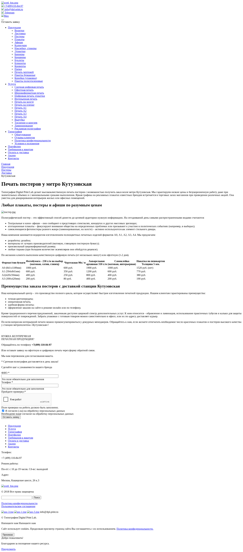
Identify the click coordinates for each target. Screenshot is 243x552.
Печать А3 (20, 113)
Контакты (13, 158)
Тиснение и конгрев (26, 122)
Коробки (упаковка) (26, 78)
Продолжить (8, 549)
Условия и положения (27, 143)
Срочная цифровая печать (29, 87)
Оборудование (23, 134)
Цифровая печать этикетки (30, 96)
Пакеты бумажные (25, 75)
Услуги (12, 84)
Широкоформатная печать (29, 93)
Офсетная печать (24, 90)
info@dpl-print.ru (13, 9)
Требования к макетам (20, 149)
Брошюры (20, 57)
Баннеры (19, 54)
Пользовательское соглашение (18, 506)
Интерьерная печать (26, 98)
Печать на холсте (24, 101)
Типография (15, 131)
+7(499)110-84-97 (13, 6)
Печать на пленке (24, 104)
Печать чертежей (24, 72)
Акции (12, 155)
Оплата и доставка (18, 152)
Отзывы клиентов (25, 137)
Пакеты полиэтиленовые (29, 81)
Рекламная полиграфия (28, 128)
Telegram (9, 12)
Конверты (20, 66)
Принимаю (8, 534)
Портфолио (14, 146)
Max (6, 16)
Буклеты (19, 60)
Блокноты (20, 63)
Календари (21, 45)
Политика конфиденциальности (33, 140)
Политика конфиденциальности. (135, 528)
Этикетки (20, 51)
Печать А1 (20, 107)
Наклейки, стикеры (26, 48)
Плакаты (19, 39)
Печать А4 (20, 116)
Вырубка (20, 119)
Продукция (14, 27)
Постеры (19, 36)
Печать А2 (20, 110)
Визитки (19, 30)
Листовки (20, 33)
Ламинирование (24, 125)
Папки (18, 69)
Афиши (19, 42)
